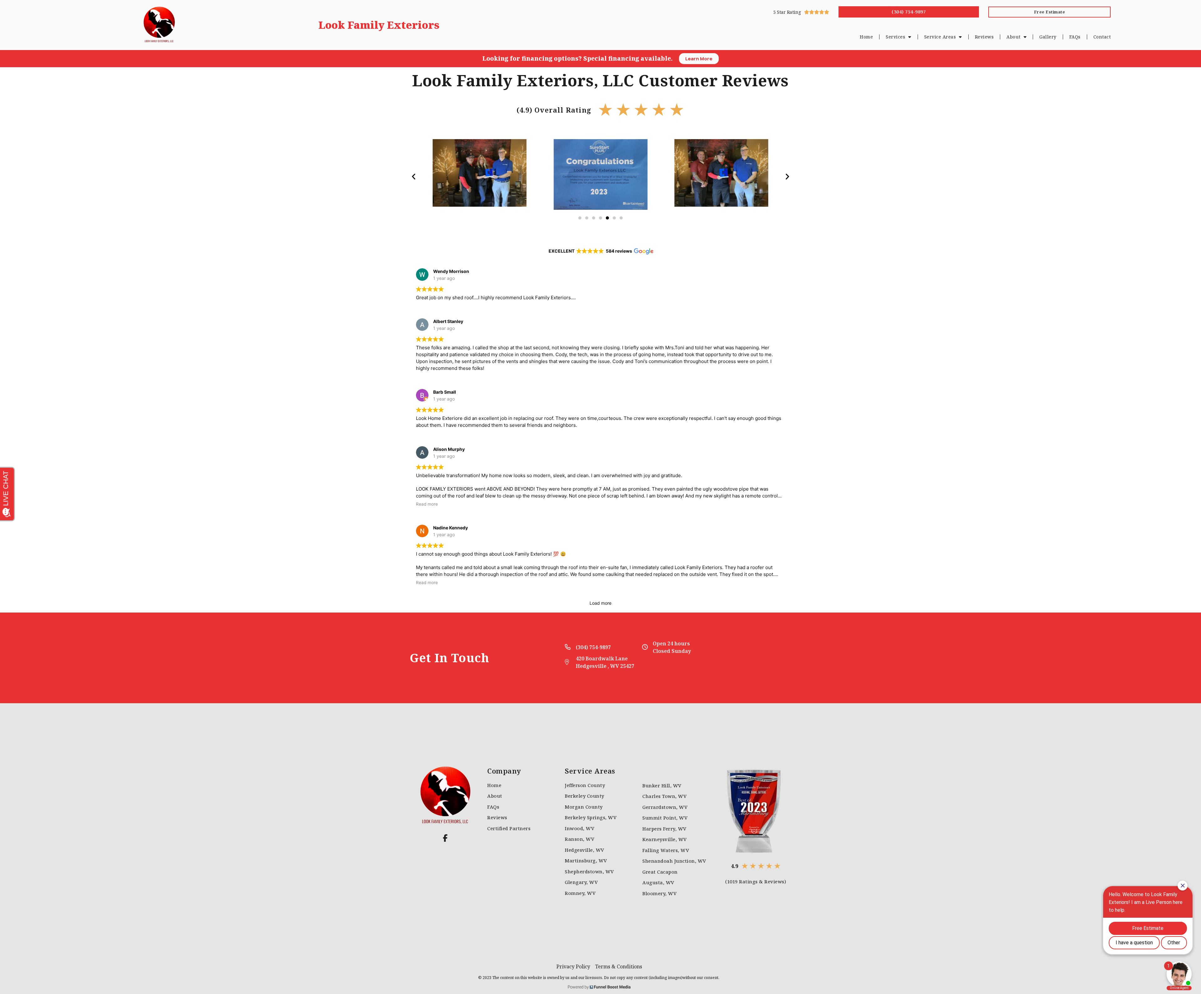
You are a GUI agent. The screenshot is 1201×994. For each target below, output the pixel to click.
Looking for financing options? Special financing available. (577, 58)
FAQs (1075, 37)
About (1013, 37)
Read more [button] (427, 504)
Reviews (984, 37)
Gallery (1048, 37)
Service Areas (940, 37)
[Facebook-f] (445, 838)
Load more (600, 603)
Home (866, 37)
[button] (414, 176)
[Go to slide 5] (607, 217)
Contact (1102, 37)
